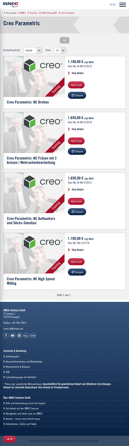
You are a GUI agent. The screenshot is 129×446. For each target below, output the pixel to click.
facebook (6, 335)
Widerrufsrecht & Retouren (18, 366)
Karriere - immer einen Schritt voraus (23, 418)
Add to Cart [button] (76, 85)
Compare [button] (79, 95)
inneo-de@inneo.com (13, 328)
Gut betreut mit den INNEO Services (22, 408)
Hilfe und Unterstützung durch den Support (25, 403)
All (64, 40)
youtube (12, 335)
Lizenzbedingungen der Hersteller (21, 377)
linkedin (33, 335)
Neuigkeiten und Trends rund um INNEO (24, 413)
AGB (8, 372)
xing (26, 335)
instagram (19, 335)
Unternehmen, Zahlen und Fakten (21, 424)
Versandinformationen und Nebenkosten (24, 361)
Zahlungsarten (12, 356)
